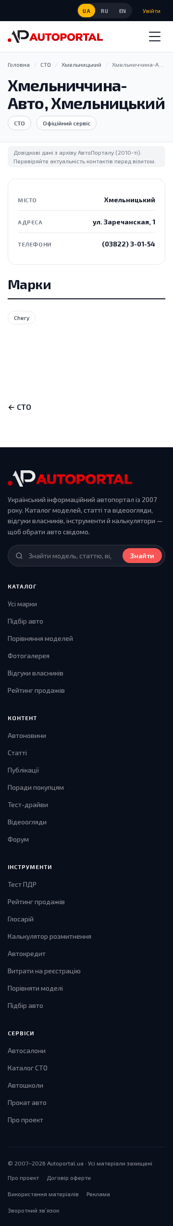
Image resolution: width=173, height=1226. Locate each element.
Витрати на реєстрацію (44, 971)
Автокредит (27, 953)
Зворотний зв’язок (33, 1210)
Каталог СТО (28, 1068)
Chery (21, 317)
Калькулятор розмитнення (49, 936)
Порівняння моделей (40, 638)
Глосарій (21, 919)
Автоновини (27, 735)
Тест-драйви (28, 804)
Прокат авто (27, 1102)
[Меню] (154, 36)
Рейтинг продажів (36, 690)
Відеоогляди (27, 822)
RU (104, 11)
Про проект (25, 1120)
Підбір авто (25, 621)
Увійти (152, 10)
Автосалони (27, 1050)
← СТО (19, 406)
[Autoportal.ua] (55, 36)
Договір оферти (69, 1177)
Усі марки (22, 604)
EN (122, 11)
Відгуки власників (35, 673)
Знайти (142, 556)
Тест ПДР (22, 884)
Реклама (98, 1193)
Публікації (23, 770)
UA (86, 11)
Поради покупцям (36, 787)
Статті (17, 752)
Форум (18, 839)
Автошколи (25, 1085)
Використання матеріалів (43, 1193)
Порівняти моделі (35, 988)
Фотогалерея (28, 655)
